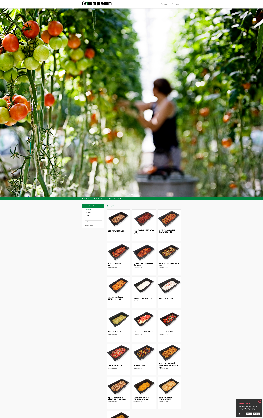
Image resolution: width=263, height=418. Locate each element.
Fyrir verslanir (89, 225)
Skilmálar (249, 414)
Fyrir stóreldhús (106, 198)
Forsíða (86, 198)
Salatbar (117, 198)
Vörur (95, 198)
